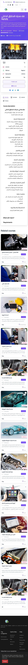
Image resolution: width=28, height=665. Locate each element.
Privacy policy (22, 640)
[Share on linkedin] (18, 90)
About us (21, 638)
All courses (12, 642)
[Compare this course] (24, 62)
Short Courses (4, 637)
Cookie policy (4, 658)
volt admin (9, 31)
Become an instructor (12, 636)
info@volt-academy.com (20, 2)
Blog (11, 639)
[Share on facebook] (10, 90)
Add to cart (14, 82)
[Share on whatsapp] (15, 90)
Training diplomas (4, 639)
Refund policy (22, 649)
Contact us (22, 635)
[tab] (5, 97)
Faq (20, 647)
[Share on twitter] (13, 90)
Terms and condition (22, 643)
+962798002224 (8, 2)
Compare (24, 254)
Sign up (11, 644)
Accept (5, 661)
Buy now (15, 86)
